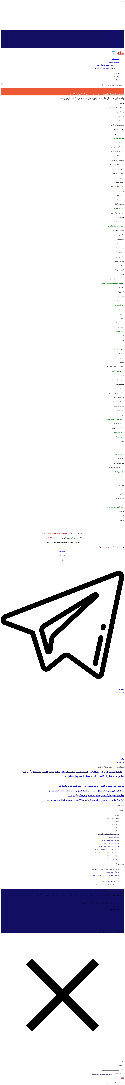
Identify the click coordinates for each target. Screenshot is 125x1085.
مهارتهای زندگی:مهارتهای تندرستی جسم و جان (106, 852)
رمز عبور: (121, 1069)
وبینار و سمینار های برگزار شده (105, 65)
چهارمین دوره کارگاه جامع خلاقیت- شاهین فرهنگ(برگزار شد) (96, 795)
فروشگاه (116, 73)
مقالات (117, 79)
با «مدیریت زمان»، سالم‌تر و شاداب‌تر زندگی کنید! (105, 869)
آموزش (117, 815)
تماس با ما (116, 43)
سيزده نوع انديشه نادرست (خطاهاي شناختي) (107, 884)
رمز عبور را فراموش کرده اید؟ (100, 1074)
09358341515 (115, 31)
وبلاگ (117, 40)
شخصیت (116, 821)
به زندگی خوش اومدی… (112, 872)
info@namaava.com (113, 34)
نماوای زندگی (107, 547)
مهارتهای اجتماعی (114, 837)
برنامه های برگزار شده (113, 818)
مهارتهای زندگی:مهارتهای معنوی (110, 859)
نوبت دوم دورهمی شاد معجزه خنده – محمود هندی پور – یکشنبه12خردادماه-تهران (86, 790)
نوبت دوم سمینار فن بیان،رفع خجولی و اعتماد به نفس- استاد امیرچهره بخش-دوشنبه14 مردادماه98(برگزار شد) (73, 771)
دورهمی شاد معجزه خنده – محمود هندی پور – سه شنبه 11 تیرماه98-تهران (90, 786)
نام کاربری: (121, 1065)
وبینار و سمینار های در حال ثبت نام (104, 68)
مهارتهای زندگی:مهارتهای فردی (110, 855)
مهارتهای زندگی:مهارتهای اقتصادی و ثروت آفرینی (106, 849)
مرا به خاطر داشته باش (115, 1074)
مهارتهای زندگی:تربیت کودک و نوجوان (108, 846)
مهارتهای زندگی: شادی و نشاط (110, 840)
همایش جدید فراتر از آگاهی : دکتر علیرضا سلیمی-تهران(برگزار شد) (93, 776)
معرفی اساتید (115, 824)
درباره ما (116, 46)
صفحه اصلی (115, 59)
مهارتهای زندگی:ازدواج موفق (111, 843)
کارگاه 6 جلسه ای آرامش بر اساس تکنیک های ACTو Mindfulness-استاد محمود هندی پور (82, 800)
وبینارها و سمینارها (114, 62)
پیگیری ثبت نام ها (114, 76)
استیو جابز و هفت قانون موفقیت (110, 881)
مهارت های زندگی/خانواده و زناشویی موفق (107, 834)
